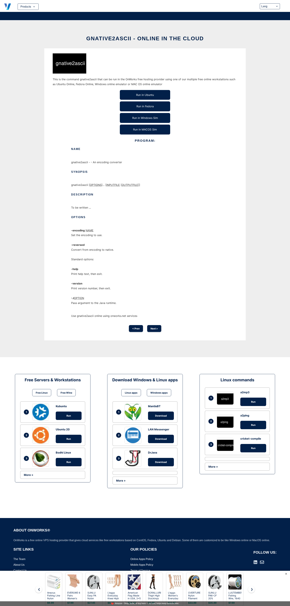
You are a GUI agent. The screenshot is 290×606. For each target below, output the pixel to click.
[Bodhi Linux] (41, 458)
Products (25, 6)
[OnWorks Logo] (7, 7)
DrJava (152, 452)
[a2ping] (226, 421)
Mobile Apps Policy (141, 564)
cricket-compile (250, 438)
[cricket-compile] (226, 444)
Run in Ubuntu (145, 95)
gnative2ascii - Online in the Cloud (145, 38)
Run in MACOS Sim (145, 129)
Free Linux (42, 392)
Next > (154, 328)
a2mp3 (245, 392)
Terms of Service (140, 570)
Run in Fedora (145, 106)
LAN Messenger (158, 429)
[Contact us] (262, 562)
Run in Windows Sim (145, 118)
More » (28, 475)
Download (161, 415)
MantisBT (154, 406)
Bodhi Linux (63, 452)
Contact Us (20, 570)
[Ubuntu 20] (41, 435)
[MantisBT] (134, 412)
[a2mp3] (226, 398)
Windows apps (159, 392)
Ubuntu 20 (63, 429)
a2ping (244, 415)
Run (68, 415)
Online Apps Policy (141, 559)
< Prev (136, 328)
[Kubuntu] (41, 412)
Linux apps (131, 392)
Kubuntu (61, 406)
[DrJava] (134, 458)
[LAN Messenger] (134, 435)
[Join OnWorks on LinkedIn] (255, 562)
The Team (19, 559)
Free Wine (66, 392)
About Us (19, 564)
